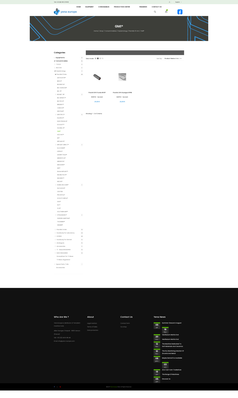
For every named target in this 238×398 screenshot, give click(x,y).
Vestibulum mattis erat (170, 335)
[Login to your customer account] (169, 2)
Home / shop (99, 31)
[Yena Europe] (74, 11)
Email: (56, 341)
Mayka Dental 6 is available (172, 358)
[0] (166, 12)
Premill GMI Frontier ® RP (97, 92)
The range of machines (170, 374)
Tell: (55, 2)
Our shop (123, 327)
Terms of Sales (92, 327)
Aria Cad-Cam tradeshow (171, 370)
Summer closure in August (171, 323)
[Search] (155, 12)
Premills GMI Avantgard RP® (122, 92)
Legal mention (92, 323)
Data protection (92, 330)
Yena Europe (113, 387)
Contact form (125, 323)
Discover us (166, 379)
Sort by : (160, 59)
